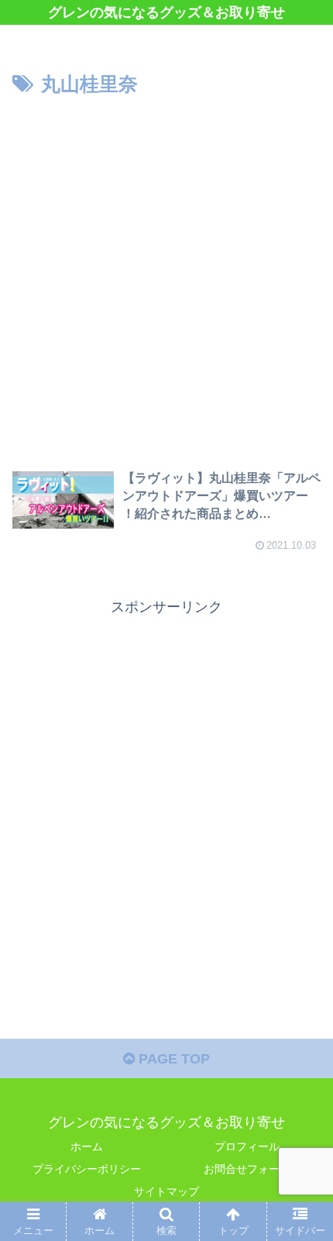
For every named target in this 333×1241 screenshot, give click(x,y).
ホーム (86, 1146)
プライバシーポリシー (87, 1169)
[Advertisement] (166, 276)
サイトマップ (166, 1191)
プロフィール (247, 1146)
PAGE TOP (172, 1059)
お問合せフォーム (247, 1169)
